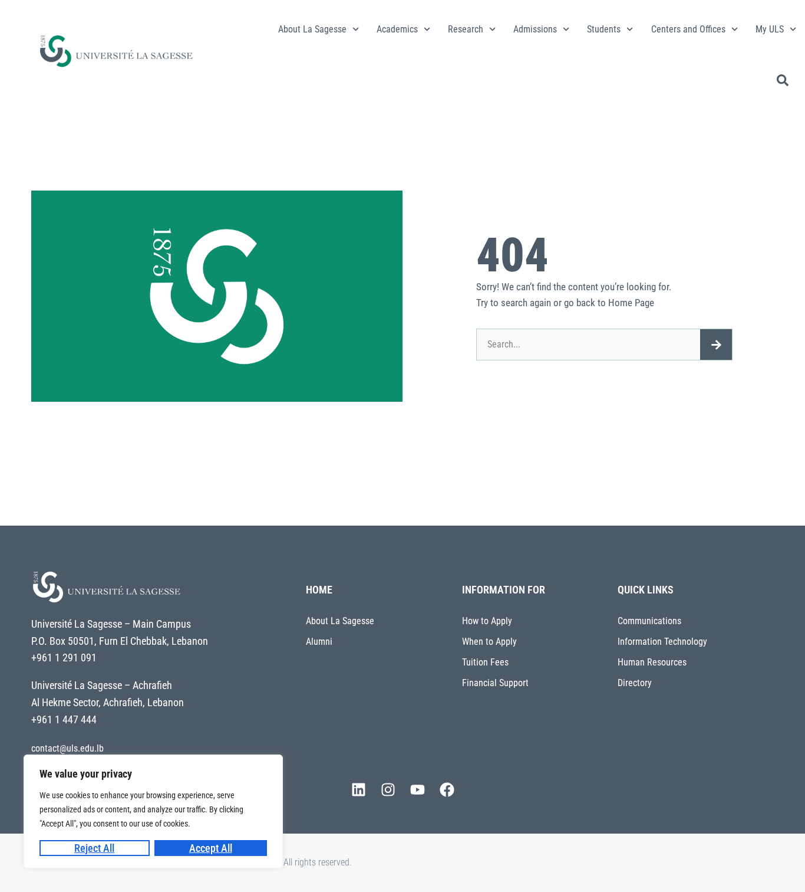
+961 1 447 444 (64, 719)
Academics (397, 29)
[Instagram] (387, 789)
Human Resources (652, 662)
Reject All (94, 848)
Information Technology (662, 641)
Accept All (210, 848)
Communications (649, 621)
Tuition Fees (485, 662)
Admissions (535, 29)
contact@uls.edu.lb (67, 748)
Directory (635, 682)
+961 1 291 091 (64, 657)
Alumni (319, 641)
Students (604, 29)
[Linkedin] (358, 789)
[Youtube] (417, 789)
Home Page (631, 303)
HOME (319, 589)
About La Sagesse (312, 29)
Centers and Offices (688, 29)
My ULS (769, 29)
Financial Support (495, 682)
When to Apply (489, 641)
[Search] (716, 344)
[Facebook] (446, 789)
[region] (153, 811)
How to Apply (487, 621)
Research (465, 29)
